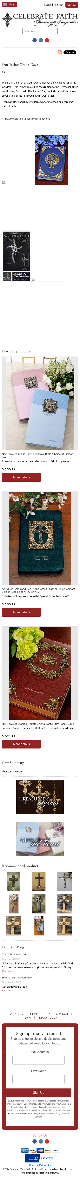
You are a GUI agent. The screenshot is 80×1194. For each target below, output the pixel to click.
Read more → (9, 970)
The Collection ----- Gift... (15, 954)
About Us (16, 1013)
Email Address (39, 1051)
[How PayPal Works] (40, 1161)
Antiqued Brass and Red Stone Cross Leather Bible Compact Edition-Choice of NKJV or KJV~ (38, 590)
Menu (12, 4)
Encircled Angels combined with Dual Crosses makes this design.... (39, 728)
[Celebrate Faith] (40, 26)
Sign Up (38, 1092)
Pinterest (47, 40)
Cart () (71, 4)
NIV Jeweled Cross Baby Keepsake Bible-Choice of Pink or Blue (37, 455)
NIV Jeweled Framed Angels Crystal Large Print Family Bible (38, 723)
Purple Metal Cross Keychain (17, 977)
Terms (27, 1017)
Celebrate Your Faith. (20, 1169)
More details (21, 477)
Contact (62, 1013)
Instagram (41, 40)
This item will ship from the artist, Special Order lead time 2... (36, 596)
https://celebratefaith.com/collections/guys (26, 118)
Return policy (47, 1017)
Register (58, 4)
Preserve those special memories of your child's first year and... (37, 461)
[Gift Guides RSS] (60, 52)
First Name (38, 1070)
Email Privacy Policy (17, 1113)
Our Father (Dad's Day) (20, 64)
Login (48, 4)
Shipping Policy (39, 1013)
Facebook (34, 40)
